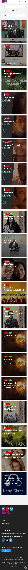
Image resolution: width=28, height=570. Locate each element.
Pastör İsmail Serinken (10, 63)
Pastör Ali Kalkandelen (10, 301)
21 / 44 (12, 308)
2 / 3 (10, 356)
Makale (6, 332)
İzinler (3, 520)
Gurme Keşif (7, 261)
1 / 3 (10, 380)
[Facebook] (3, 540)
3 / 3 (10, 332)
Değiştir (18, 11)
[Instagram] (7, 540)
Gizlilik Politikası (5, 523)
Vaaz (8, 23)
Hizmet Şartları (17, 559)
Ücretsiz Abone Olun (6, 551)
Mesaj (8, 47)
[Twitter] (11, 540)
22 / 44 (12, 213)
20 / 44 (12, 404)
